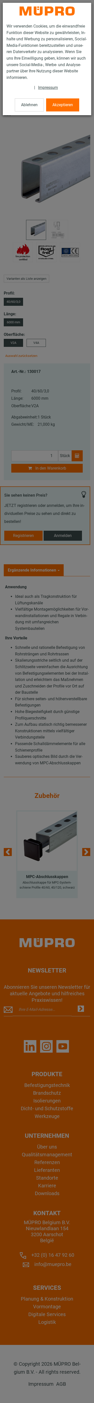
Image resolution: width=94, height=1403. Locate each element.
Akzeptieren (62, 104)
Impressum (48, 87)
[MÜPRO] (47, 11)
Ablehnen (29, 104)
